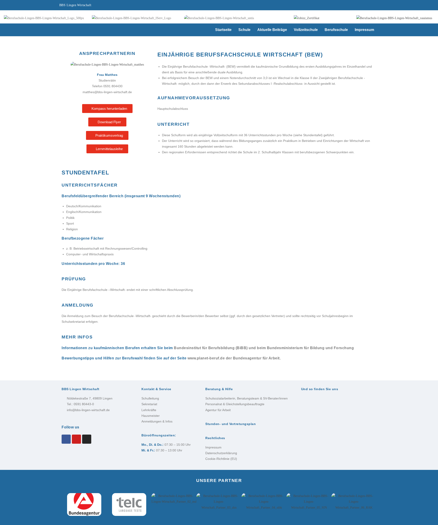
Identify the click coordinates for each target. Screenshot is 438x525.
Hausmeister (150, 415)
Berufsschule (336, 30)
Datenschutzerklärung (221, 453)
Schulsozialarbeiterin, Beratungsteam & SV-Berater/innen (246, 398)
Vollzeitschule (306, 30)
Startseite (223, 30)
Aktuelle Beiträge (272, 30)
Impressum (364, 30)
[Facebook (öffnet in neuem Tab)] (336, 5)
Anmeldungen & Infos (156, 421)
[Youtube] (76, 439)
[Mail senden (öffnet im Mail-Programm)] (374, 5)
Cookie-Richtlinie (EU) (221, 459)
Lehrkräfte (148, 410)
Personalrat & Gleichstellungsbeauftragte (234, 404)
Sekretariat (149, 404)
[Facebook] (66, 439)
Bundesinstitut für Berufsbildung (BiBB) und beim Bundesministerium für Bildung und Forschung (264, 348)
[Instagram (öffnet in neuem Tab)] (349, 5)
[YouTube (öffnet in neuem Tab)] (363, 5)
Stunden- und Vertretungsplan (230, 424)
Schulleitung (150, 398)
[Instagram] (86, 439)
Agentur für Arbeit (218, 410)
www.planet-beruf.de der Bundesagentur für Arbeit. (234, 358)
